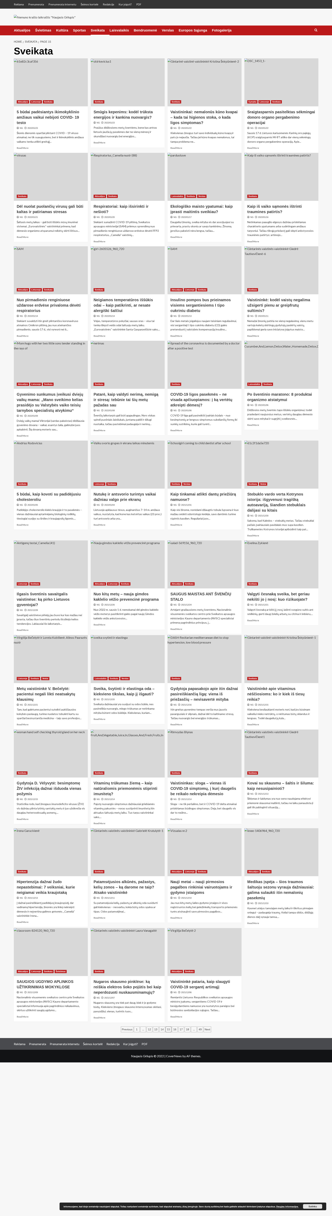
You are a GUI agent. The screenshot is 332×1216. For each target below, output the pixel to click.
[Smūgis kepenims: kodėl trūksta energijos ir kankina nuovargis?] (128, 82)
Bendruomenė (145, 30)
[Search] (316, 30)
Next (207, 1029)
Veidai (263, 484)
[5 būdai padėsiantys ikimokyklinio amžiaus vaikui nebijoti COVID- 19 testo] (51, 82)
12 (149, 1029)
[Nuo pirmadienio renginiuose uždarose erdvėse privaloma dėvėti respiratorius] (51, 270)
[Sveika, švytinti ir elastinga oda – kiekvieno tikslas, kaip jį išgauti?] (128, 659)
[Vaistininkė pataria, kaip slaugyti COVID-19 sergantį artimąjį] (205, 952)
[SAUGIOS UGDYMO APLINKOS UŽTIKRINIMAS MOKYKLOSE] (51, 952)
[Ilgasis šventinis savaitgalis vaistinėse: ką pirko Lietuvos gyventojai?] (51, 564)
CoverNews (174, 1056)
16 (174, 1029)
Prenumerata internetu (62, 4)
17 (181, 1029)
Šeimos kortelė (89, 4)
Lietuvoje (36, 102)
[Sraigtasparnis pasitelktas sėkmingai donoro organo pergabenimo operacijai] (281, 82)
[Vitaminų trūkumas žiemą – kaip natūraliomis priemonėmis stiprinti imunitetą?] (128, 754)
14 (162, 1029)
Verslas (168, 30)
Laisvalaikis (119, 30)
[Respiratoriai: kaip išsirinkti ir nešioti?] (128, 177)
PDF (138, 4)
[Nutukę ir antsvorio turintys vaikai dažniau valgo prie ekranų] (128, 465)
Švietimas (43, 30)
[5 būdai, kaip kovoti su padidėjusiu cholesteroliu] (51, 465)
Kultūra (62, 30)
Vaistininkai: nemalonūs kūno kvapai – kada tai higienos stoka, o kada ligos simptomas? (204, 117)
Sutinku (313, 1206)
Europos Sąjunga (193, 30)
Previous (127, 1029)
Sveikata (98, 30)
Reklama (19, 4)
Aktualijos (22, 30)
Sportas (79, 30)
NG (21, 128)
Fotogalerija (222, 30)
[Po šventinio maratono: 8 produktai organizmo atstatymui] (281, 365)
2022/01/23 (32, 128)
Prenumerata (36, 4)
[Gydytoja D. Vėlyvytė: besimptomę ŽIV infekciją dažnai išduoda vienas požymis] (51, 754)
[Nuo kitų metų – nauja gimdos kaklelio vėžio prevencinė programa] (128, 564)
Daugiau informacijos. (287, 1206)
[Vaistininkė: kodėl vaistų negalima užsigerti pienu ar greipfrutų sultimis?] (281, 270)
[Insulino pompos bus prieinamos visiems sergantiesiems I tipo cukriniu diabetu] (205, 270)
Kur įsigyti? (125, 4)
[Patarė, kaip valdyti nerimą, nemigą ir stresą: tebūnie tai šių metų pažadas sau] (128, 365)
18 (187, 1029)
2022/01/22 (186, 128)
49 (200, 1029)
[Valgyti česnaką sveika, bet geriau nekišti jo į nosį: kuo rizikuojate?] (281, 564)
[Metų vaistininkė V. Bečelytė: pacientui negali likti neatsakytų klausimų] (51, 659)
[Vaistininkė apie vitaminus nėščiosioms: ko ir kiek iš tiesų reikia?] (281, 659)
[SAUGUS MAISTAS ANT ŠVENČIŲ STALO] (205, 564)
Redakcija (108, 4)
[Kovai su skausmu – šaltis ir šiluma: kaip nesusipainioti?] (281, 754)
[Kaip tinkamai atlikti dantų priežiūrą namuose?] (205, 465)
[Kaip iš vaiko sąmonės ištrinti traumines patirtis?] (281, 177)
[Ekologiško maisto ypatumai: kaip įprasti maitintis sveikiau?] (205, 177)
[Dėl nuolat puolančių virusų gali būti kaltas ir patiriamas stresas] (51, 177)
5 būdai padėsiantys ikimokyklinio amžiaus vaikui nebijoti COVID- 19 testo (48, 117)
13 (155, 1029)
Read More (22, 147)
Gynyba (252, 102)
